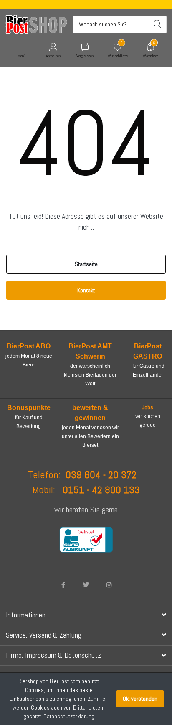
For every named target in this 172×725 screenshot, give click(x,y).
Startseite (86, 264)
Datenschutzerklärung (68, 716)
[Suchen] (158, 24)
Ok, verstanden (140, 698)
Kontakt (86, 290)
